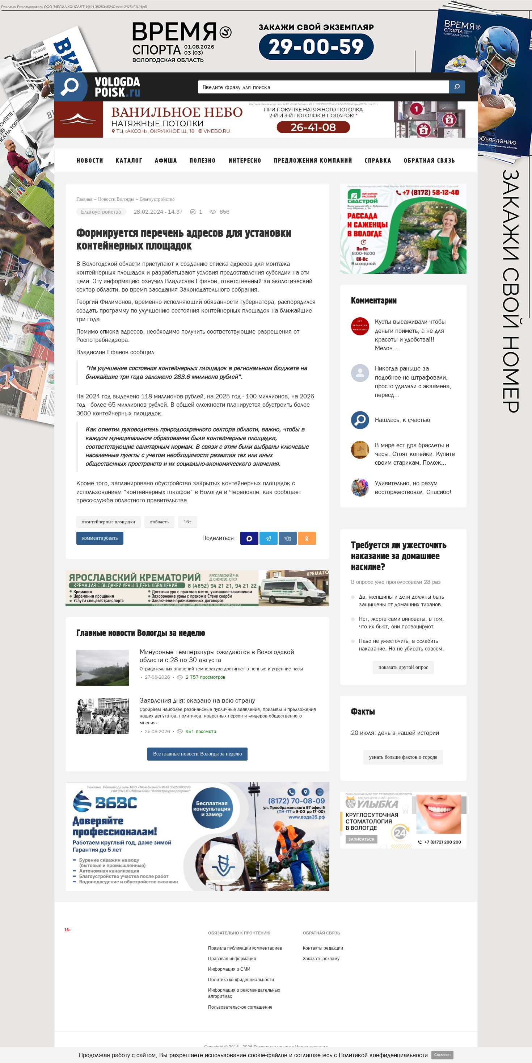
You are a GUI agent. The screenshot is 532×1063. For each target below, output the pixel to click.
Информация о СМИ (229, 969)
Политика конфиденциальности (241, 979)
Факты (363, 712)
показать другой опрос (403, 667)
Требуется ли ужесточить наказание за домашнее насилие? (399, 556)
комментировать (100, 538)
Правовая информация (232, 958)
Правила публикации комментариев (245, 948)
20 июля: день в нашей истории (395, 732)
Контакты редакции (323, 948)
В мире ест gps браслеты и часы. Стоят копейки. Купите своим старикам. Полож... (415, 453)
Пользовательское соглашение (240, 1007)
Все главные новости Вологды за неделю (197, 754)
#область (159, 521)
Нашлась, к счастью (402, 419)
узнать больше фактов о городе (403, 757)
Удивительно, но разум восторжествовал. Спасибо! (413, 487)
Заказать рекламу (321, 958)
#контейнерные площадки (108, 521)
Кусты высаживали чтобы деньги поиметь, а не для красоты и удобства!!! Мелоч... (410, 335)
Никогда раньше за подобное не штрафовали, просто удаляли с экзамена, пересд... (413, 381)
